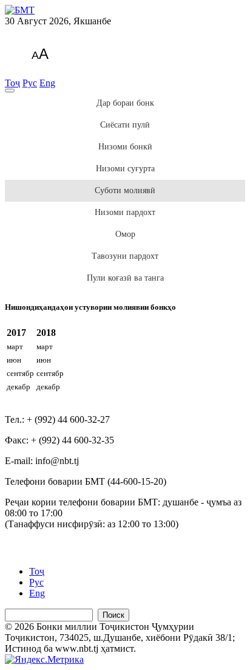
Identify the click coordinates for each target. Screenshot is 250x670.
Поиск (113, 615)
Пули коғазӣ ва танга (125, 277)
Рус (29, 83)
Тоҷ (12, 83)
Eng (47, 83)
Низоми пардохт (125, 212)
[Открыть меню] (10, 90)
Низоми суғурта (125, 168)
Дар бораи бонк (125, 103)
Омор (125, 234)
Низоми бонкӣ (125, 146)
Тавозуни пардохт (125, 256)
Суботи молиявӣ (125, 190)
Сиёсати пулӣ (125, 124)
